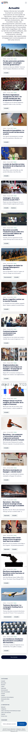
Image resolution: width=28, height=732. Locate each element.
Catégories (3, 708)
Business (13, 207)
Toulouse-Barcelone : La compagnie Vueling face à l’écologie (13, 607)
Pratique (3, 695)
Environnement (7, 277)
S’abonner (22, 723)
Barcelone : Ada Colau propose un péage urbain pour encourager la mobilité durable (13, 504)
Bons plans (3, 682)
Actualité (6, 72)
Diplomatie (6, 515)
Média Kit (3, 707)
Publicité (3, 714)
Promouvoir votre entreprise (7, 697)
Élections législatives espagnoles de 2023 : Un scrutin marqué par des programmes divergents (12, 97)
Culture (2, 686)
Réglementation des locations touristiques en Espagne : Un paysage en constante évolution (12, 367)
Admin (4, 58)
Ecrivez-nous (4, 716)
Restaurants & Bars (5, 699)
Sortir (2, 700)
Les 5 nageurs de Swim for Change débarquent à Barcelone (13, 267)
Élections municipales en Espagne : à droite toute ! (12, 471)
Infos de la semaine (5, 691)
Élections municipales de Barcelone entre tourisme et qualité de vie (13, 573)
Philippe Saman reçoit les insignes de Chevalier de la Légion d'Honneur (13, 402)
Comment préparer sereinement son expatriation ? (10, 333)
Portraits (3, 693)
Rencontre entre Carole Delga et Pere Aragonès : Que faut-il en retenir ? (12, 539)
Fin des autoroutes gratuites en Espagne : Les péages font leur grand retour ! (13, 63)
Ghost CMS (18, 730)
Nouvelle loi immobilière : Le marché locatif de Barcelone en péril (13, 132)
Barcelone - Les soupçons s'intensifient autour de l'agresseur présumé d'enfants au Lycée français (13, 437)
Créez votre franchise (6, 712)
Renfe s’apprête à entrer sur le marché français (13, 300)
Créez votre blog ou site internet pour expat (10, 710)
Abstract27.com (14, 731)
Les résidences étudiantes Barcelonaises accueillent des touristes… (13, 640)
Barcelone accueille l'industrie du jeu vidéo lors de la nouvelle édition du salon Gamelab (13, 232)
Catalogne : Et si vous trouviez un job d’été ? (11, 199)
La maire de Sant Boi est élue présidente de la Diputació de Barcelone (14, 166)
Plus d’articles (14, 657)
